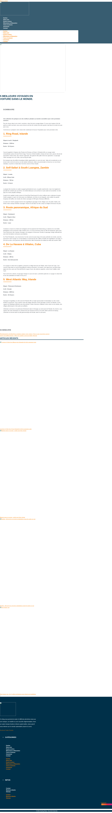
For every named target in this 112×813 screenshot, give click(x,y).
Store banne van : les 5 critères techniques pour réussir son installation (18, 694)
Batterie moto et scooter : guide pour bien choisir (12, 517)
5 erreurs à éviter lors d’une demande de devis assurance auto (16, 429)
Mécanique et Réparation (10, 23)
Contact (5, 28)
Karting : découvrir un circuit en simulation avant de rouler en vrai (17, 605)
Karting (5, 17)
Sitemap (8, 791)
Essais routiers (7, 21)
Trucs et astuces (8, 24)
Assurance (6, 26)
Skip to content (4, 0)
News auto (6, 19)
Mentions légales (11, 790)
